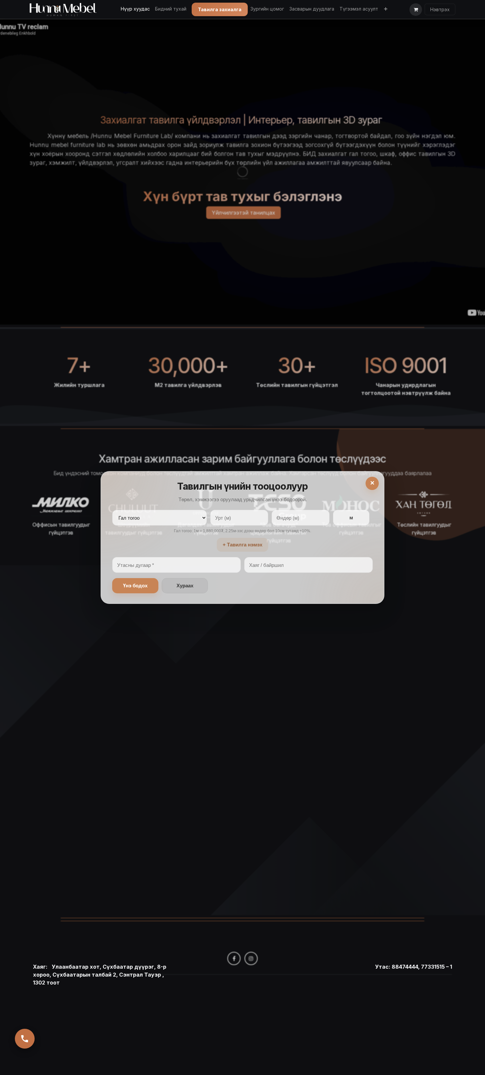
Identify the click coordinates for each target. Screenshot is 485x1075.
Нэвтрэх (440, 9)
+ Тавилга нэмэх (242, 544)
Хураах (185, 585)
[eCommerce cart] (415, 9)
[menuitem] (135, 9)
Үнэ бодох (135, 585)
